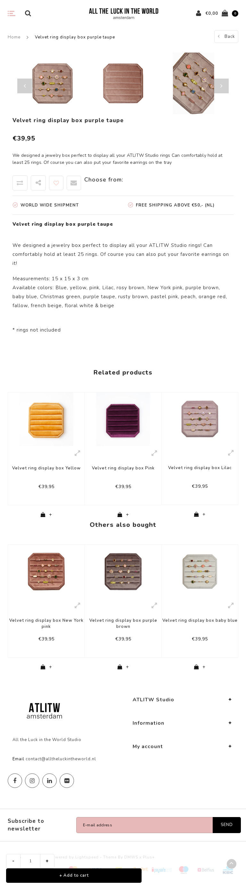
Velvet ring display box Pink (123, 468)
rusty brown (133, 296)
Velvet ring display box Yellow (46, 468)
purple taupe (99, 296)
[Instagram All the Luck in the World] (32, 780)
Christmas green (60, 296)
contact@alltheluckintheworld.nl (61, 759)
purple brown (202, 287)
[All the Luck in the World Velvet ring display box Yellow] (46, 419)
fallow (20, 305)
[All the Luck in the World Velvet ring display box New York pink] (46, 571)
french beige (46, 305)
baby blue (24, 296)
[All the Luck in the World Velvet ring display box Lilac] (200, 419)
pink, (95, 287)
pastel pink (164, 296)
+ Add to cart (74, 875)
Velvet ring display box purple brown (123, 623)
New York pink (165, 287)
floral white (79, 305)
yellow (78, 287)
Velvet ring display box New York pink (46, 623)
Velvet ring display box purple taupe (75, 37)
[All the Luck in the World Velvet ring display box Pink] (123, 419)
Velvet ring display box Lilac (200, 468)
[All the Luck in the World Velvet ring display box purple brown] (123, 571)
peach (188, 296)
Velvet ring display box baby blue (200, 620)
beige (107, 305)
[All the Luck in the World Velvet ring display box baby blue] (200, 571)
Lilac (108, 287)
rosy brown (130, 287)
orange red (212, 296)
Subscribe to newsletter (26, 824)
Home (14, 37)
